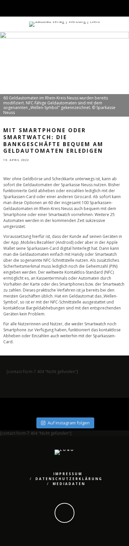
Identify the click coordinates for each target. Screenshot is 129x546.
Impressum (67, 473)
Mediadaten (69, 483)
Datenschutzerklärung (69, 478)
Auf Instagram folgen (69, 423)
